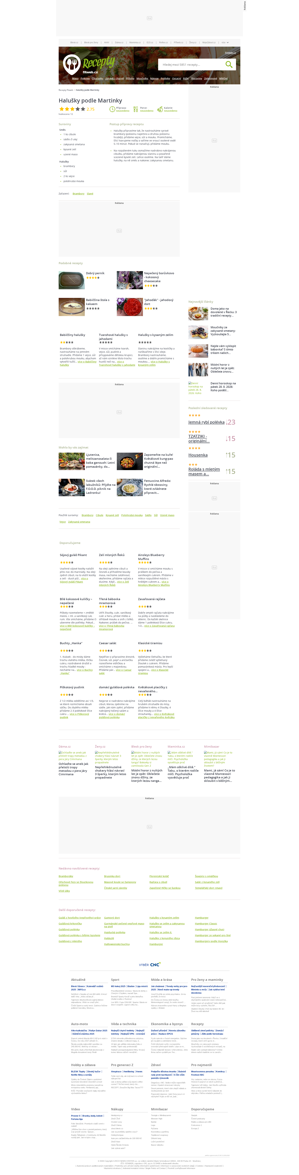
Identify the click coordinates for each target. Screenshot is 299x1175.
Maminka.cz (135, 42)
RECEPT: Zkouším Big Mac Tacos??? (127, 1087)
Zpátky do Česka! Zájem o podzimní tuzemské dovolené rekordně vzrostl (86, 1080)
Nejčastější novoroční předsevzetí (208, 986)
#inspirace (116, 1071)
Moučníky (142, 78)
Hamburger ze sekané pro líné (213, 935)
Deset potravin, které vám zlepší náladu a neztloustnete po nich (168, 1089)
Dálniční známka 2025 (83, 1034)
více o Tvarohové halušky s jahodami (117, 363)
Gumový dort (112, 917)
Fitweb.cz (230, 52)
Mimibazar (211, 746)
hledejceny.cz (117, 1115)
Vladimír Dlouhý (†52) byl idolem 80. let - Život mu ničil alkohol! (208, 1010)
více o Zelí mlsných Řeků (114, 583)
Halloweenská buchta (117, 944)
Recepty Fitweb (66, 90)
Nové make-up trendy (168, 989)
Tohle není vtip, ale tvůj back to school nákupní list (127, 1077)
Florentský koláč (159, 876)
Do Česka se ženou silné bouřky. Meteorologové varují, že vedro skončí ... (168, 1001)
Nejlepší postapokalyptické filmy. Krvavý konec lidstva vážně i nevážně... (128, 1051)
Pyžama (154, 1128)
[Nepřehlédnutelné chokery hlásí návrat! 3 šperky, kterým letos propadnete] (110, 757)
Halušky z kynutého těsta (165, 938)
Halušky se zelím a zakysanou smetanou (167, 925)
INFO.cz (82, 989)
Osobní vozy (116, 1122)
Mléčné (223, 78)
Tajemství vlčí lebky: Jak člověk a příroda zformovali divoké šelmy (208, 1086)
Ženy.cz (192, 42)
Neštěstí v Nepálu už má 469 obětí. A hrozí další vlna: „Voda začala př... (89, 995)
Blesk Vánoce (78, 986)
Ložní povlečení (157, 1142)
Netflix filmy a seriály (81, 1075)
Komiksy (220, 1071)
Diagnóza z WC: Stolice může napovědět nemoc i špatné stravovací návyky (168, 1084)
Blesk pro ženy (91, 42)
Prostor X (76, 1116)
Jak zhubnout (158, 986)
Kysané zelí (112, 515)
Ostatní (176, 78)
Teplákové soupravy (159, 1135)
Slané (90, 193)
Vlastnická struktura (112, 1168)
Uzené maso (167, 515)
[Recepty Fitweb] (89, 64)
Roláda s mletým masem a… (204, 439)
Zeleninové (210, 78)
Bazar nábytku (157, 1145)
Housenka (198, 471)
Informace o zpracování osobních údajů (177, 1166)
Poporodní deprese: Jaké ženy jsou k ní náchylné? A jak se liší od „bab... (168, 1095)
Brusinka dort (112, 876)
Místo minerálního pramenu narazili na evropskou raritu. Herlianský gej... (87, 1086)
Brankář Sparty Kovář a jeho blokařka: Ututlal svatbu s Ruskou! (127, 998)
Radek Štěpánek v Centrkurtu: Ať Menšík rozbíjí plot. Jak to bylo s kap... (88, 1136)
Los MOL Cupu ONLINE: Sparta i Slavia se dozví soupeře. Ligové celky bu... (129, 1003)
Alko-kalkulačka (79, 1030)
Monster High (156, 1119)
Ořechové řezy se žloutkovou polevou (76, 883)
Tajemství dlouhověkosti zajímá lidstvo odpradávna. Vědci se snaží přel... (87, 1001)
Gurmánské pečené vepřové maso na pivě (124, 925)
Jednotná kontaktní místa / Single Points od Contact (144, 1168)
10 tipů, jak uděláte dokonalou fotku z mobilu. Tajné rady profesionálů (126, 1045)
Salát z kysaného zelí (207, 882)
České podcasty (198, 1119)
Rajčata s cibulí (158, 882)
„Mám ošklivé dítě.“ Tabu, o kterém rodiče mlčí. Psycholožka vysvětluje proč (183, 772)
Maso (75, 78)
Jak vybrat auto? (118, 1148)
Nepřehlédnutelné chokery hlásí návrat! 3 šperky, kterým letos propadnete (110, 772)
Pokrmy (85, 78)
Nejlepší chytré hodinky (123, 1030)
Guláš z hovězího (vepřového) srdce (80, 917)
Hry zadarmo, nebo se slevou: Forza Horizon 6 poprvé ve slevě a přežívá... (207, 1080)
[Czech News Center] (155, 964)
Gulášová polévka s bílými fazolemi (79, 935)
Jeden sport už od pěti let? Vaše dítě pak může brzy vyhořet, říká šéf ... (208, 1004)
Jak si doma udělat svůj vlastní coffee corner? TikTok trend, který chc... (127, 1083)
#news (139, 1071)
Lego (153, 1125)
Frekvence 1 (196, 1125)
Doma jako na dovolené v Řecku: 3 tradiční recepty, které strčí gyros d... (209, 1039)
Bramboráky (66, 876)
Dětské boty (156, 1138)
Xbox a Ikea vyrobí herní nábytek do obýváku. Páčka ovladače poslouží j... (207, 1092)
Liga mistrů (142, 986)
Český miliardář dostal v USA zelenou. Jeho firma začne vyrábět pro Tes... (169, 1051)
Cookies (199, 1166)
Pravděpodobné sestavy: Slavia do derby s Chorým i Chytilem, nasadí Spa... (129, 992)
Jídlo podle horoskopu (212, 1034)
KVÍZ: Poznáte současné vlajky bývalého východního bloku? (88, 1092)
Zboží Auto (115, 1142)
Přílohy (130, 78)
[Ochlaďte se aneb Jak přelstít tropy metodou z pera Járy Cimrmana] (74, 756)
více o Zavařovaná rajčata (159, 625)
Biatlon (131, 986)
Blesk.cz (74, 42)
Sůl (156, 515)
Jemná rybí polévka (206, 422)
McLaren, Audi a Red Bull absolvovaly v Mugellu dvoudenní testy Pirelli (87, 1051)
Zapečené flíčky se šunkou (165, 888)
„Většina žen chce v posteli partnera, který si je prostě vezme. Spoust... (89, 1130)
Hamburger (156, 944)
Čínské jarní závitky (115, 888)
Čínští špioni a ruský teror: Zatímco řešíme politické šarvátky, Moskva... (89, 1007)
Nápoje (154, 78)
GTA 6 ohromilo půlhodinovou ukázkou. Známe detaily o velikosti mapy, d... (127, 1039)
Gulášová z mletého (70, 941)
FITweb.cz (178, 42)
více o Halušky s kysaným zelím (154, 363)
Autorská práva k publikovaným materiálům (95, 1166)
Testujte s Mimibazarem (161, 1115)
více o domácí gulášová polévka (112, 715)
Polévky (165, 78)
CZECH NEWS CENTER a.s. (125, 1161)
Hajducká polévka (114, 932)
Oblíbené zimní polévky (202, 1030)
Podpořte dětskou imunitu (164, 1071)
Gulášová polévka (69, 929)
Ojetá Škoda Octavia (120, 1145)
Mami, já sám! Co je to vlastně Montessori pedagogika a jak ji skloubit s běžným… (219, 775)
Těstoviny (196, 78)
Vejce (63, 521)
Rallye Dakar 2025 (98, 1030)
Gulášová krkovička (70, 923)
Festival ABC (197, 1075)
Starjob (194, 1115)
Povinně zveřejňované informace (181, 1168)
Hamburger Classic (206, 923)
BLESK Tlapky (78, 1071)
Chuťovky (97, 78)
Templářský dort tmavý (209, 888)
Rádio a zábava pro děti (201, 1122)
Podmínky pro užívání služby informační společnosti (137, 1166)
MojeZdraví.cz (209, 42)
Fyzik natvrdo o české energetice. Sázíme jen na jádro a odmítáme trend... (169, 1039)
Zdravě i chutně (114, 78)
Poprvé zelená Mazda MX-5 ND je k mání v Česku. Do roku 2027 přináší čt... (89, 1039)
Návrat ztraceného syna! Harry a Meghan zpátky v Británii (168, 1007)
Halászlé (109, 938)
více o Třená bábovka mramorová (111, 627)
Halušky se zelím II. (161, 932)
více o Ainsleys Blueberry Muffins (154, 583)
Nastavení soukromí (213, 1166)
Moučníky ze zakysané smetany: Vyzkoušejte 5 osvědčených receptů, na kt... (208, 1045)
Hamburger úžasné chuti (209, 929)
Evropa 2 (195, 1128)
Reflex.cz (163, 42)
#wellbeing (129, 1071)
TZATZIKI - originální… (199, 455)
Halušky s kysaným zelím (164, 917)
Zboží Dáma (116, 1125)
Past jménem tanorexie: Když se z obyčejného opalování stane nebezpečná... (209, 998)
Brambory (78, 193)
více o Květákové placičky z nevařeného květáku (156, 715)
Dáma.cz (119, 42)
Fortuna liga (77, 1119)
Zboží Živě (115, 1119)
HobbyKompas (117, 1135)
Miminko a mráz (199, 989)
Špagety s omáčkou (206, 876)
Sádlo (148, 515)
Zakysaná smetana (79, 521)
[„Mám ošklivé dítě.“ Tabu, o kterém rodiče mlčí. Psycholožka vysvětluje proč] (183, 757)
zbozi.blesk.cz (117, 1128)
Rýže (186, 78)
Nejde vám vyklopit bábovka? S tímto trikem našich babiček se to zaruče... (206, 1051)
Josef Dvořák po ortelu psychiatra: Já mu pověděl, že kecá (168, 995)
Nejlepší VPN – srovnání (133, 1034)
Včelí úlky (64, 890)
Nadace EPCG (166, 1034)
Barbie (153, 1122)
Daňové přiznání (159, 1030)
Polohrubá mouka (132, 515)
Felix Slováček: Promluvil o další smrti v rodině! (87, 1125)
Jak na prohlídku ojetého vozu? (124, 1132)
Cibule (99, 515)
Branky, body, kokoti (93, 1116)
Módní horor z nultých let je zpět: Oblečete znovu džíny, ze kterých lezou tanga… (146, 775)
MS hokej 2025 (118, 986)
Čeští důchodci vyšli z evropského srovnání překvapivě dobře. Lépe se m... (168, 1045)
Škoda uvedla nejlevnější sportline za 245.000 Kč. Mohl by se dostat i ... (86, 1045)
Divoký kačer (94, 1071)
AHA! (106, 42)
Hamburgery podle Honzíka (211, 941)
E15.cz (150, 42)
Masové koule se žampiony (120, 882)
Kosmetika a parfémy (160, 1132)
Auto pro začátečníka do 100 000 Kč (126, 1138)
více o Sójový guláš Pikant (74, 580)
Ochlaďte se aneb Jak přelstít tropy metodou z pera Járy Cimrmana (73, 769)
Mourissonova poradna (202, 1071)
